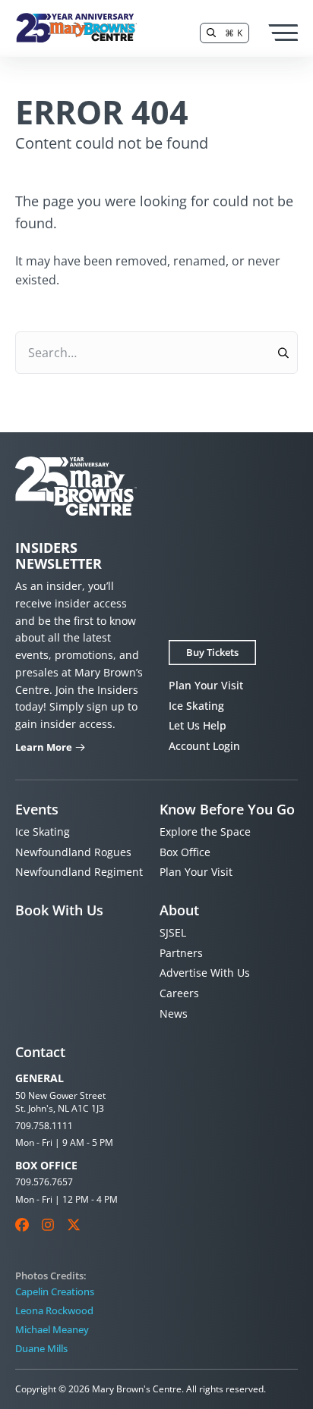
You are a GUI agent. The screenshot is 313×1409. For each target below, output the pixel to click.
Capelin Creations (54, 1291)
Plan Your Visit (206, 685)
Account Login (204, 746)
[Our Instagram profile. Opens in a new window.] (48, 1225)
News (174, 1013)
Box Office (185, 852)
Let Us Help (197, 725)
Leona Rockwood (54, 1310)
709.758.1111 (44, 1125)
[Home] (76, 27)
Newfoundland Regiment (79, 872)
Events (36, 809)
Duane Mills (41, 1348)
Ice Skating (196, 705)
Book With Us (59, 910)
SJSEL (173, 932)
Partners (181, 953)
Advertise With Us (205, 972)
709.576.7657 (44, 1181)
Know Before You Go (227, 809)
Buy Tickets (212, 652)
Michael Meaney (52, 1329)
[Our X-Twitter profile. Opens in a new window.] (74, 1225)
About (179, 910)
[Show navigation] (282, 32)
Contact (40, 1052)
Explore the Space (205, 831)
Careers (179, 993)
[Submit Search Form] (283, 353)
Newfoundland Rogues (73, 852)
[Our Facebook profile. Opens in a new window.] (22, 1225)
